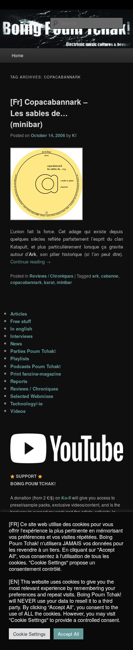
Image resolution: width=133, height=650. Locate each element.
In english (21, 328)
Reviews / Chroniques (51, 276)
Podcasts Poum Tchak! (35, 366)
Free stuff (20, 321)
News (16, 343)
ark (95, 276)
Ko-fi (66, 498)
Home (17, 55)
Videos (18, 411)
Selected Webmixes (31, 396)
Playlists (19, 358)
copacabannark (26, 282)
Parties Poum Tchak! (33, 351)
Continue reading (30, 261)
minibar (64, 282)
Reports (18, 381)
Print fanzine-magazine (35, 373)
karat (49, 282)
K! (74, 135)
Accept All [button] (68, 633)
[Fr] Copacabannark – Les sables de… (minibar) (49, 112)
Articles (18, 313)
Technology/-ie (26, 403)
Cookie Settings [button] (29, 633)
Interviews (21, 336)
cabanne (109, 276)
